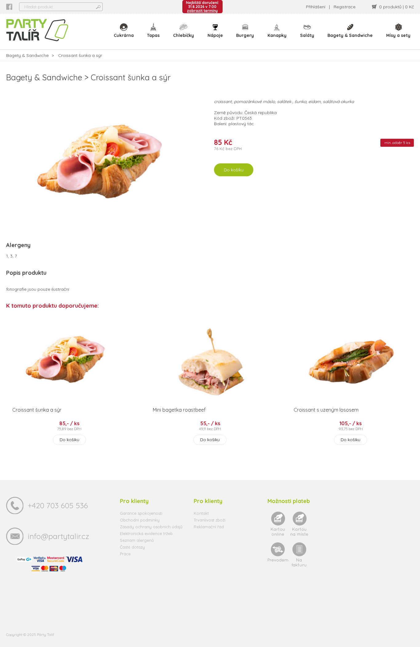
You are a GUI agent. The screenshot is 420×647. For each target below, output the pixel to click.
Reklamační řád (209, 526)
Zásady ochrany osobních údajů (151, 526)
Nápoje (215, 35)
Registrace (344, 7)
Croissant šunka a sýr (36, 410)
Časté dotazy (132, 547)
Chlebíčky (183, 35)
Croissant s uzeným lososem (326, 410)
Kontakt (201, 513)
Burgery (245, 35)
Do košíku (234, 170)
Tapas (153, 35)
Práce (125, 553)
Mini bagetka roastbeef (179, 410)
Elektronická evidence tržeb (146, 533)
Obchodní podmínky (140, 519)
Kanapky (277, 35)
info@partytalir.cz (58, 536)
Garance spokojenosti (141, 513)
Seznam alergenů (137, 540)
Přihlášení (315, 7)
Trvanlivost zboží (209, 519)
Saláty (307, 35)
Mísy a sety (398, 35)
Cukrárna (124, 35)
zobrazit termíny (202, 10)
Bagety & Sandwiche (350, 35)
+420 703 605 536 (58, 505)
